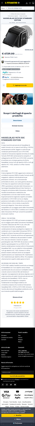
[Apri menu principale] (2, 3)
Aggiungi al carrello (21, 85)
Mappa (7, 406)
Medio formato (23, 16)
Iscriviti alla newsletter (17, 376)
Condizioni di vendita (7, 337)
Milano (20, 342)
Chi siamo (4, 335)
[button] (4, 85)
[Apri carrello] (33, 2)
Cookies (17, 406)
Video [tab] (18, 131)
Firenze (20, 337)
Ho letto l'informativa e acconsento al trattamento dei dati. (15, 380)
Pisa (19, 335)
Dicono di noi (17, 297)
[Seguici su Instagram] (6, 384)
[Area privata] (26, 2)
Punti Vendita (13, 402)
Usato (19, 402)
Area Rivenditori (26, 402)
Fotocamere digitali (13, 16)
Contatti (3, 339)
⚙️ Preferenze (17, 423)
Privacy (17, 379)
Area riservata (5, 350)
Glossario (24, 404)
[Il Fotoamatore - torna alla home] (15, 3)
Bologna (20, 339)
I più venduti (5, 404)
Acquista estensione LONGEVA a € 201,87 (18, 63)
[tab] (17, 120)
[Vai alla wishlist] (30, 2)
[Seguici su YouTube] (15, 384)
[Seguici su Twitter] (10, 384)
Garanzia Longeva (6, 357)
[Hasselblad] (17, 99)
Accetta (18, 415)
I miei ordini (4, 352)
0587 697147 (25, 66)
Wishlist (3, 355)
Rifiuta (18, 419)
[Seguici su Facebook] (2, 384)
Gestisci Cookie (24, 406)
